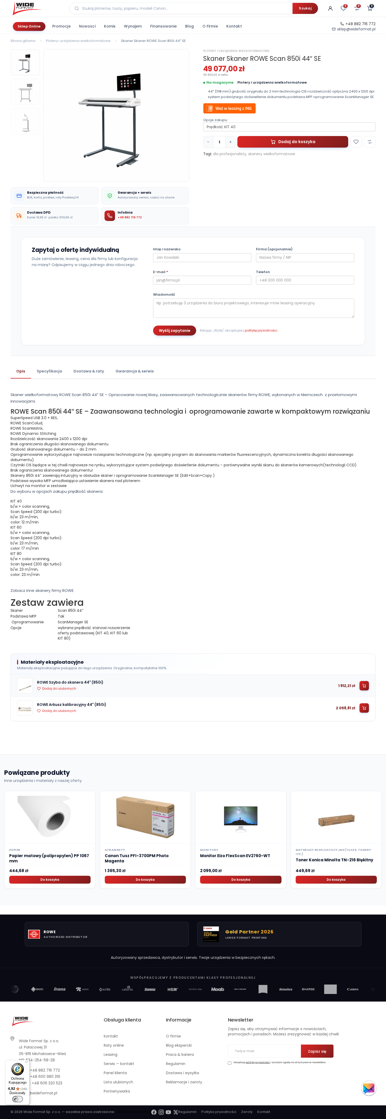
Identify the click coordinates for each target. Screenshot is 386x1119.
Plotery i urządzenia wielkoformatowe (78, 40)
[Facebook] (154, 1112)
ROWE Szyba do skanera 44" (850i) (70, 682)
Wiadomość (164, 294)
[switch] (17, 1099)
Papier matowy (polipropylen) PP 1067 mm (49, 858)
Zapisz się (317, 1051)
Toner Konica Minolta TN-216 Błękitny (334, 860)
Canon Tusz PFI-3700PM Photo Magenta (137, 858)
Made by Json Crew (134, 1111)
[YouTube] (168, 1112)
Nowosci (87, 26)
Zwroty (247, 1111)
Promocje (61, 26)
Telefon (263, 272)
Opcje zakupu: (215, 120)
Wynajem (133, 26)
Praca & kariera (180, 1054)
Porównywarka (117, 1091)
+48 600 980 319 (45, 1076)
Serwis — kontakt (119, 1063)
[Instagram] (161, 1112)
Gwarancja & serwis (135, 371)
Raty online (114, 1045)
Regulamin (175, 1063)
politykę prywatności (261, 330)
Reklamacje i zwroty (184, 1082)
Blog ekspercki (179, 1045)
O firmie (210, 26)
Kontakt (234, 26)
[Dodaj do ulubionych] (356, 142)
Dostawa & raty (89, 371)
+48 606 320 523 (47, 1083)
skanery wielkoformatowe (271, 153)
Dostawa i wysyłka (182, 1072)
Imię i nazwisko (167, 249)
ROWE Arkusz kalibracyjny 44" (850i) (71, 704)
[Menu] (26, 1063)
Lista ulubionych (118, 1082)
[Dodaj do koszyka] (364, 685)
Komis (110, 26)
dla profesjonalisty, (230, 153)
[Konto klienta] (330, 8)
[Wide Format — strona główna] (37, 8)
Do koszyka (49, 879)
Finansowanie (163, 26)
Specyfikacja (49, 371)
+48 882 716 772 (360, 23)
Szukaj (305, 8)
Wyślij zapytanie (174, 330)
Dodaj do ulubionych (59, 688)
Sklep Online (29, 26)
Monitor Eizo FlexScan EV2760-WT (235, 855)
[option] (116, 114)
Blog (189, 26)
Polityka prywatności (218, 1111)
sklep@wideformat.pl (356, 29)
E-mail (160, 272)
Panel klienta (115, 1072)
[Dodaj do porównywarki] (369, 142)
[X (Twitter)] (175, 1112)
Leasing (110, 1054)
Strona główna (23, 40)
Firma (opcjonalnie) (274, 249)
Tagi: (207, 153)
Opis (20, 371)
